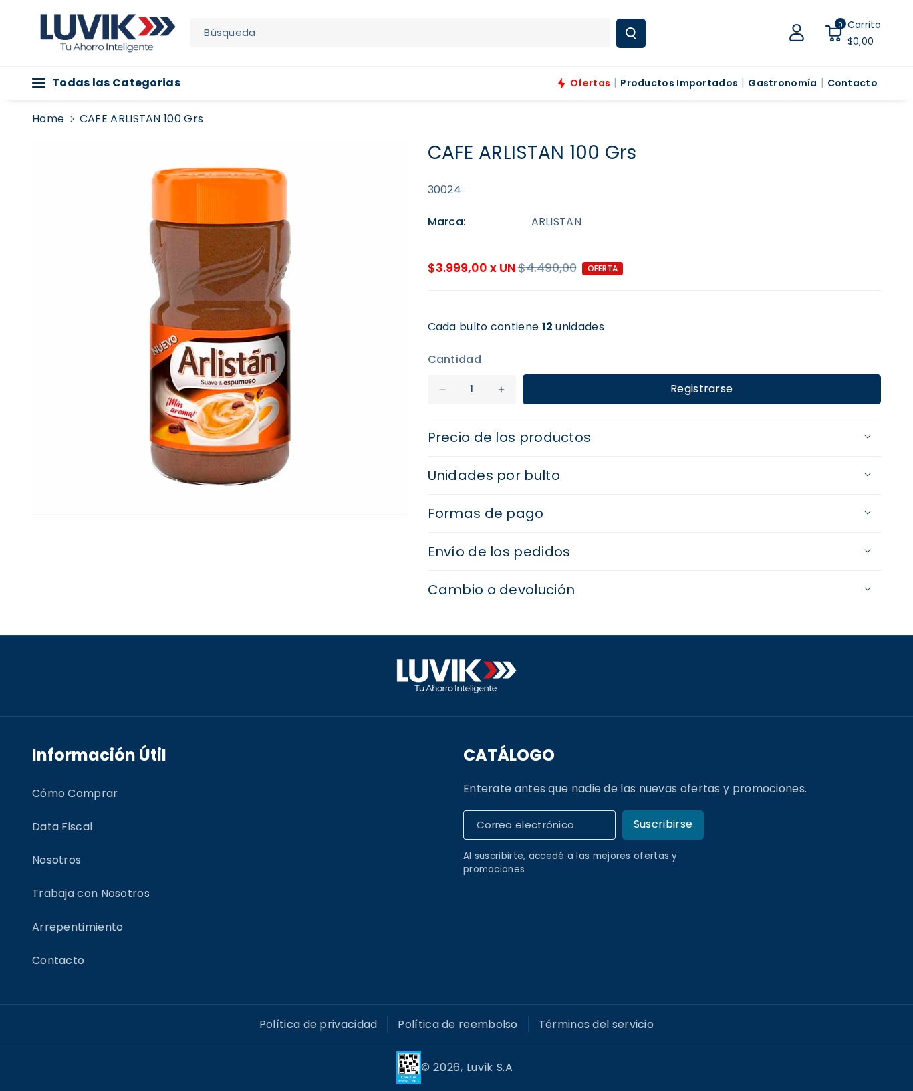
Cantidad (454, 359)
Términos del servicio (596, 1024)
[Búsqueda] (631, 33)
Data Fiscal (62, 826)
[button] (853, 32)
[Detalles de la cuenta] (796, 32)
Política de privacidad (318, 1024)
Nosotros (56, 860)
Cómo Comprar (75, 793)
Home (48, 118)
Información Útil (99, 755)
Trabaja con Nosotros (91, 893)
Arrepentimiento (78, 927)
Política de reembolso (457, 1024)
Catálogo (509, 755)
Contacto (58, 960)
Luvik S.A (490, 1067)
